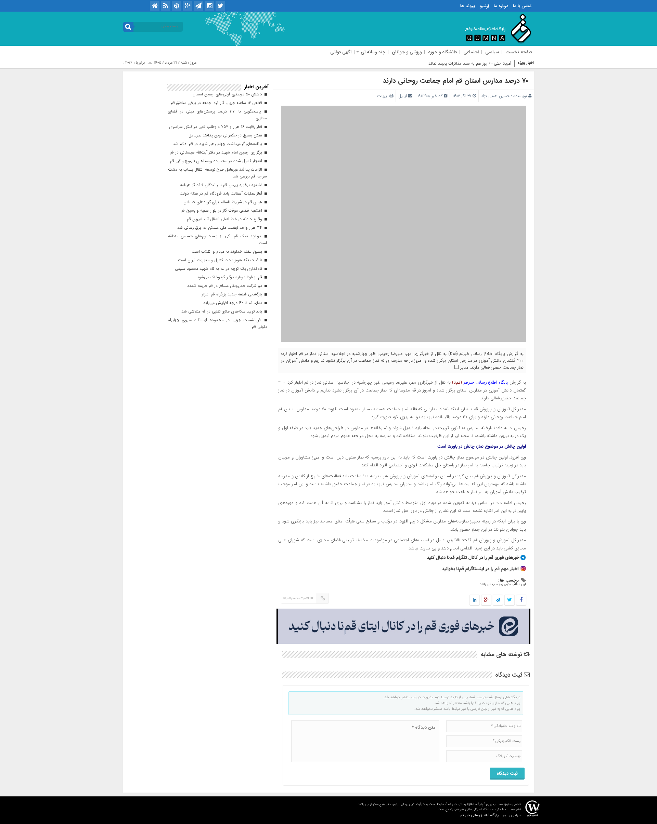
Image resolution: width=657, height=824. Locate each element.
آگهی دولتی (340, 52)
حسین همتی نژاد (495, 96)
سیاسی (492, 52)
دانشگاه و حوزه (442, 52)
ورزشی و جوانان (407, 52)
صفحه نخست (518, 52)
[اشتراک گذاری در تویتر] (509, 600)
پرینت (383, 96)
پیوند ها (467, 6)
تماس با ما (522, 6)
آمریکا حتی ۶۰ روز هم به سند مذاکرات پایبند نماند (469, 63)
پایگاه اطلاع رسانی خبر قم (479, 815)
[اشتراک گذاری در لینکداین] (474, 600)
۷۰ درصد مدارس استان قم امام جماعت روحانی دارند (456, 80)
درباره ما (501, 6)
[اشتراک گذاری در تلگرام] (498, 600)
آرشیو (484, 6)
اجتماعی (471, 52)
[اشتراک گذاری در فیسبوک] (521, 600)
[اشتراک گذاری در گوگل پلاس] (486, 600)
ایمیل (402, 96)
